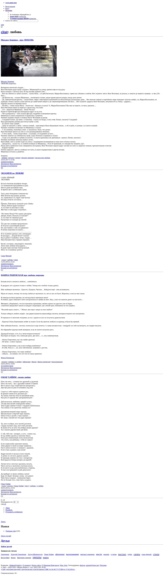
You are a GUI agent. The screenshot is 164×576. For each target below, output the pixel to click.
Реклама (103, 565)
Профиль (8, 510)
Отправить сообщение (14, 512)
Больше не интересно (9, 166)
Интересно (5, 164)
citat (2, 25)
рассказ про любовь (42, 158)
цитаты (4, 362)
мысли (99, 554)
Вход (7, 8)
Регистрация (10, 6)
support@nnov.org (92, 565)
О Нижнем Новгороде (50, 565)
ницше (106, 554)
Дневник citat (10, 531)
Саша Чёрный (6, 256)
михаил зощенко (27, 158)
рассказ (11, 158)
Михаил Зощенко (7, 81)
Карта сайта (36, 565)
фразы (34, 362)
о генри (114, 554)
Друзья (5, 540)
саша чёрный (147, 554)
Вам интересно (15, 164)
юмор (46, 557)
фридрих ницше (24, 557)
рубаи (130, 554)
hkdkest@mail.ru (15, 565)
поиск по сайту (11, 21)
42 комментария (7, 366)
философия (5, 558)
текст (27, 486)
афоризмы (26, 362)
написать (22, 16)
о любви (18, 362)
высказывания (57, 362)
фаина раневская (44, 362)
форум (82, 565)
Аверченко (5, 554)
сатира (17, 158)
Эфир (7, 508)
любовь (4, 158)
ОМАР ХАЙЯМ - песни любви (16, 377)
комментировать (7, 162)
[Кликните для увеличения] (2, 27)
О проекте (27, 565)
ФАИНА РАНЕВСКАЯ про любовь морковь (22, 275)
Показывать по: (7, 502)
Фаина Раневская (7, 358)
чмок (16, 260)
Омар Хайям (5, 484)
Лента (3, 522)
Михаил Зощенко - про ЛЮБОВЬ (17, 40)
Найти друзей (6, 546)
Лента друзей (6, 536)
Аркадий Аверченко (18, 554)
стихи (3, 260)
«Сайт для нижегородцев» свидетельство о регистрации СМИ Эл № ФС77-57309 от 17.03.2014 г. (38, 569)
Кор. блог (63, 565)
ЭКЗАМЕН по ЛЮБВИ (12, 173)
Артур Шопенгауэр (35, 554)
